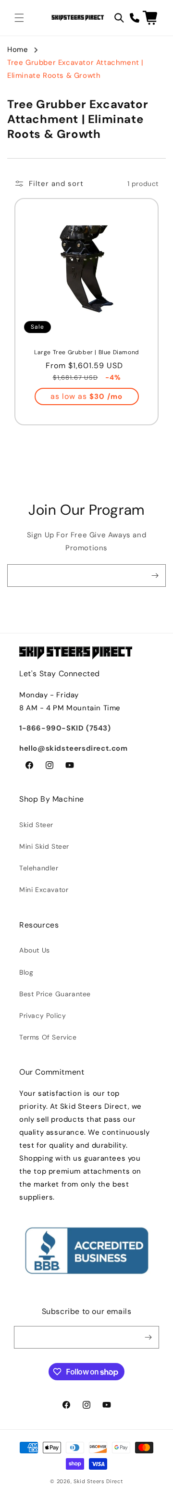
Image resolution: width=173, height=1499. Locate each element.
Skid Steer (36, 824)
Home (17, 49)
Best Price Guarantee (55, 994)
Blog (26, 972)
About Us (34, 950)
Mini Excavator (43, 889)
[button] (19, 17)
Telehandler (39, 868)
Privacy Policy (42, 1015)
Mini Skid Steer (44, 846)
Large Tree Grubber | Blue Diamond (86, 352)
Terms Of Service (48, 1037)
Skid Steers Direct (98, 1481)
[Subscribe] (154, 575)
